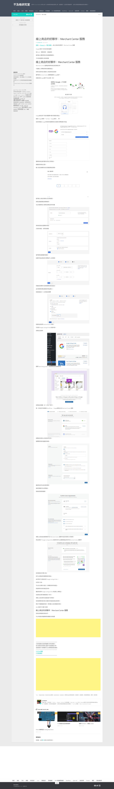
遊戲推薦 (29, 107)
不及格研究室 (21, 4)
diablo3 (24, 91)
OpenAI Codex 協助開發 (18, 75)
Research (38, 14)
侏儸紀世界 (28, 95)
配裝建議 (20, 109)
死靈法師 (15, 104)
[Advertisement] (68, 27)
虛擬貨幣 (19, 107)
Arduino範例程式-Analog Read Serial (44, 729)
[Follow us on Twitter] (29, 14)
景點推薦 (27, 100)
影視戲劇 (48, 10)
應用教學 (17, 100)
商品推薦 (24, 96)
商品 (18, 10)
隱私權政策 (92, 10)
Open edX (71, 10)
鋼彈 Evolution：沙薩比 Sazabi (86, 723)
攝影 (87, 10)
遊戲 (26, 10)
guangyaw (39, 42)
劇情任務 (15, 96)
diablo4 (28, 91)
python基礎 (15, 95)
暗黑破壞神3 (21, 102)
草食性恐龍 (15, 107)
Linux (36, 10)
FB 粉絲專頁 (39, 653)
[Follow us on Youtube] (27, 14)
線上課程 (21, 105)
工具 (22, 10)
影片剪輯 (21, 98)
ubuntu (19, 95)
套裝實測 (28, 97)
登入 (43, 740)
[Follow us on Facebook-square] (31, 14)
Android (82, 10)
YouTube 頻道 (39, 651)
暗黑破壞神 (16, 102)
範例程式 (16, 105)
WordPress (64, 10)
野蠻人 (25, 109)
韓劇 (28, 109)
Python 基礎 (29, 93)
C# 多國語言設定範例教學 (63, 723)
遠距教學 (15, 109)
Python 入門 (24, 93)
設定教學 (25, 107)
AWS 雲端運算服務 (56, 10)
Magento (15, 93)
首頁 (14, 10)
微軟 (24, 98)
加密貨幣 (77, 10)
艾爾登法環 (26, 105)
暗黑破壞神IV (28, 102)
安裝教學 (16, 98)
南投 (18, 96)
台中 (21, 97)
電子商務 (44, 14)
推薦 (23, 100)
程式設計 (31, 10)
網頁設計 (41, 10)
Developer (17, 91)
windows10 (23, 95)
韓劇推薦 (15, 111)
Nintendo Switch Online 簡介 (19, 74)
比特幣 (19, 103)
